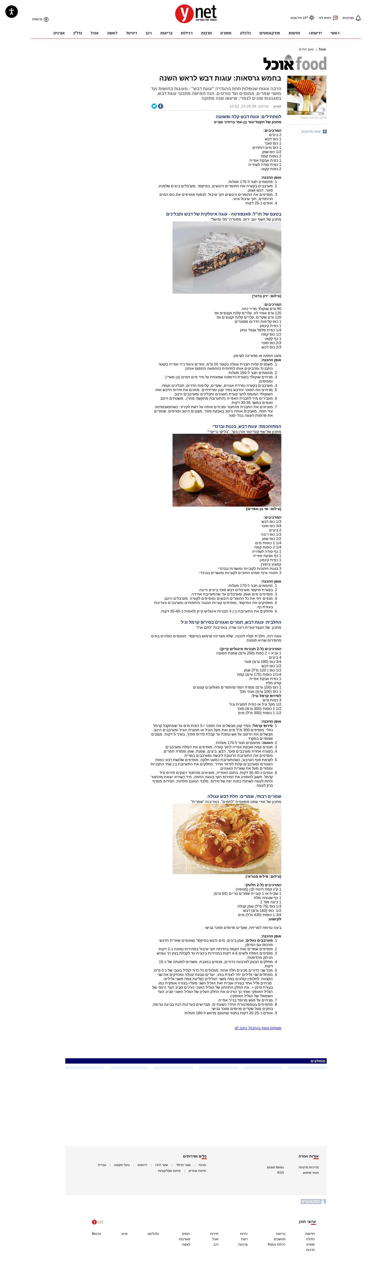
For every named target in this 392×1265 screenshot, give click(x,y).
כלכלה (310, 1239)
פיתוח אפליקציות (169, 1171)
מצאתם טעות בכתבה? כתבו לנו (258, 1028)
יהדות (244, 1234)
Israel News (275, 1167)
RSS (280, 1173)
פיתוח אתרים (197, 1171)
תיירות (214, 1234)
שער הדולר (183, 1165)
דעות (244, 1239)
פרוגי (124, 1234)
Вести (96, 1234)
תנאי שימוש (311, 1173)
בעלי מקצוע (122, 1165)
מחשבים (279, 1239)
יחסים (186, 1234)
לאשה (186, 1244)
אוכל (322, 49)
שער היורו (161, 1165)
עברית (102, 1165)
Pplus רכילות (276, 1244)
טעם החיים (306, 49)
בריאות (280, 1234)
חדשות (310, 1234)
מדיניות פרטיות (309, 1167)
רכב (215, 1244)
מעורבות (184, 1239)
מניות (202, 1165)
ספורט (310, 1244)
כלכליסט (153, 1234)
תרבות (310, 1250)
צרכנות (243, 1244)
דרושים (142, 1165)
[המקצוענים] (314, 1203)
